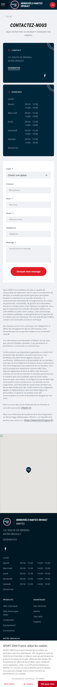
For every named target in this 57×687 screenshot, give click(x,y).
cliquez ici (26, 407)
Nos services (39, 606)
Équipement (9, 625)
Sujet (8, 168)
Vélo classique (10, 606)
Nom (8, 198)
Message (10, 242)
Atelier (36, 611)
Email (8, 213)
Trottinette (8, 620)
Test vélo (37, 616)
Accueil (9, 16)
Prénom (10, 184)
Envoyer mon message (28, 271)
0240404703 (14, 67)
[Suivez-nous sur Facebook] (44, 75)
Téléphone (11, 227)
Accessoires (9, 630)
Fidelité (37, 621)
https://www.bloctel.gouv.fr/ (38, 420)
